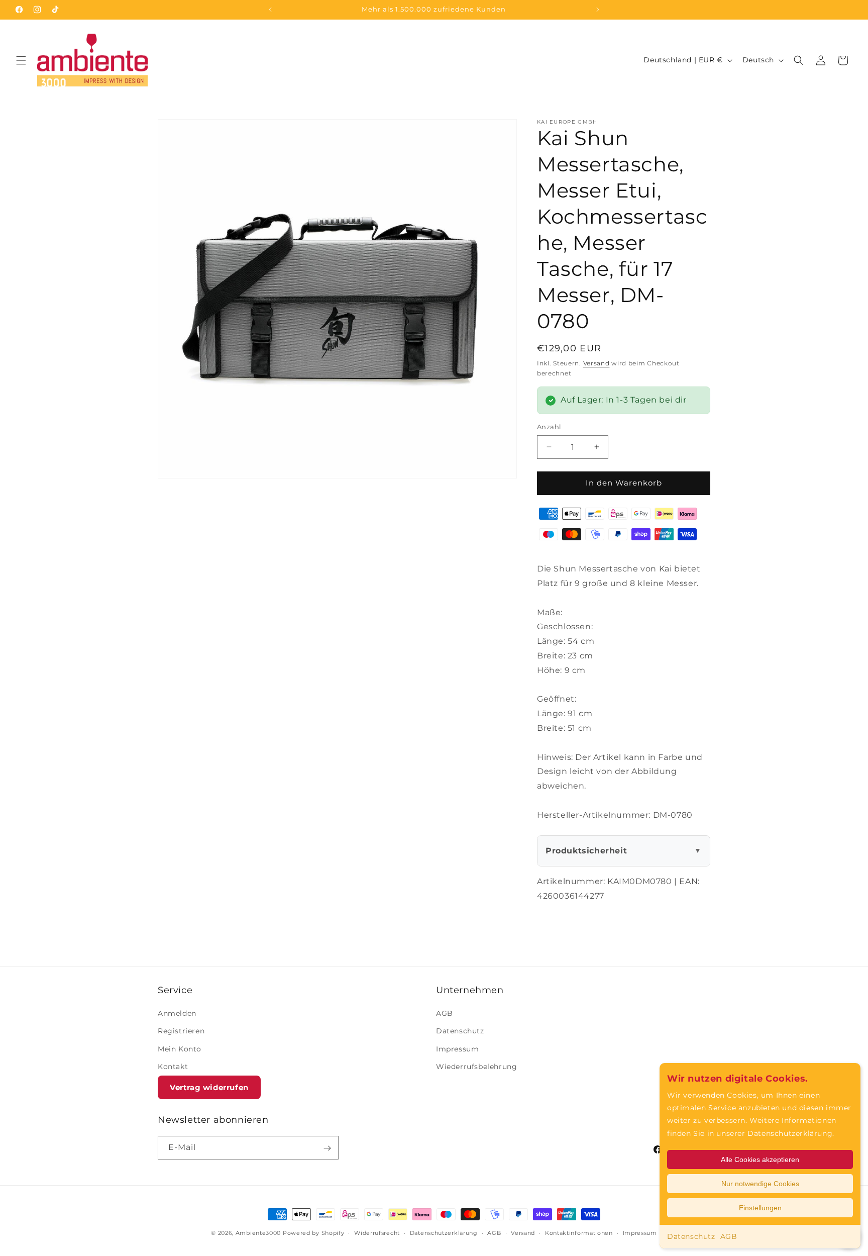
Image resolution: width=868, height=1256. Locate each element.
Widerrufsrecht (377, 1232)
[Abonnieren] (327, 1148)
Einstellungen (760, 1208)
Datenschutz (691, 1236)
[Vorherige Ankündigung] (270, 9)
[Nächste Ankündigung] (598, 9)
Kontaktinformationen (579, 1232)
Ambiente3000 (258, 1232)
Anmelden (177, 1013)
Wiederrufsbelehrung (476, 1066)
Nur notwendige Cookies (760, 1184)
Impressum (457, 1048)
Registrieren (181, 1031)
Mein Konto (179, 1048)
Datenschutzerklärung (444, 1232)
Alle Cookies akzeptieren (760, 1159)
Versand (596, 363)
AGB (728, 1236)
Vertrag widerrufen (209, 1087)
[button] (21, 60)
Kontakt (173, 1066)
